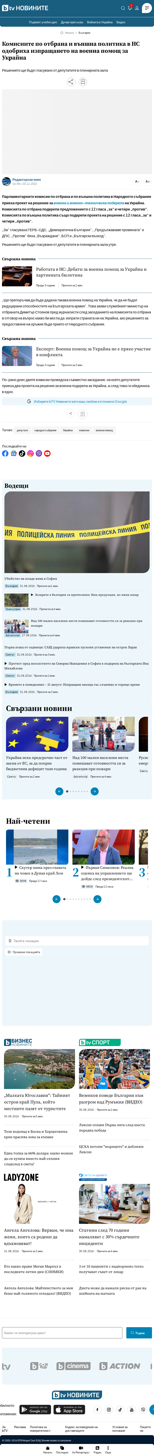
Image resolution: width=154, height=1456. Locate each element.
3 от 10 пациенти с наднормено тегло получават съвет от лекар (111, 1269)
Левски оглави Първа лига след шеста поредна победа (112, 1127)
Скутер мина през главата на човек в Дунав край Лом (40, 870)
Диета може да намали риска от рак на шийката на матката (112, 1290)
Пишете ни (145, 1428)
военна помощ (104, 430)
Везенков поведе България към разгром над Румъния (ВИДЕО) (111, 1098)
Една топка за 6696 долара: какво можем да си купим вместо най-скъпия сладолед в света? (38, 1158)
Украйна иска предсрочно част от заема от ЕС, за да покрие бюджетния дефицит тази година (36, 763)
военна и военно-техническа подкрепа (89, 202)
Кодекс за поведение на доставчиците (81, 1428)
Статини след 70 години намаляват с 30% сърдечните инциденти (109, 1236)
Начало (69, 32)
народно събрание (45, 430)
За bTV (5, 1428)
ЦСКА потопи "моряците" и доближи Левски (111, 1149)
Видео (121, 22)
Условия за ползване (120, 1428)
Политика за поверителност (40, 1428)
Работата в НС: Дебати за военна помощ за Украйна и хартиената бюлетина (91, 272)
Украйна (68, 430)
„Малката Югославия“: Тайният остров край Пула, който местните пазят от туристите (37, 1101)
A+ (148, 181)
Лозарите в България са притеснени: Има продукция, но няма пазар (87, 595)
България (84, 32)
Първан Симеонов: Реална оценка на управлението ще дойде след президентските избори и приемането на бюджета (107, 873)
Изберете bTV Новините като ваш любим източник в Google (80, 401)
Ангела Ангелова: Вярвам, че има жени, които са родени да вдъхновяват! (38, 1236)
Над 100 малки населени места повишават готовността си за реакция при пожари (86, 623)
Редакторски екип (26, 179)
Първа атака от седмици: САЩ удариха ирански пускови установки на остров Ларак (70, 647)
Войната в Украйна (99, 22)
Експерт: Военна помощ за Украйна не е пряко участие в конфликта (93, 352)
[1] (130, 9)
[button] (59, 791)
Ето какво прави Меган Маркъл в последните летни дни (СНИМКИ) (34, 1269)
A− (137, 181)
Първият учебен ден (43, 22)
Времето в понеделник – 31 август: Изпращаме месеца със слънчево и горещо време (74, 684)
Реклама (20, 1427)
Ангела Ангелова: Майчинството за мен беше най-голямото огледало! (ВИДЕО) (38, 1290)
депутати (22, 430)
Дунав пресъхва (72, 22)
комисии (84, 430)
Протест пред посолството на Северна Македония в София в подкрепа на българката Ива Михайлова (76, 665)
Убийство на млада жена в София (30, 578)
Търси (140, 1333)
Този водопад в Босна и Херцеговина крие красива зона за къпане (35, 1134)
